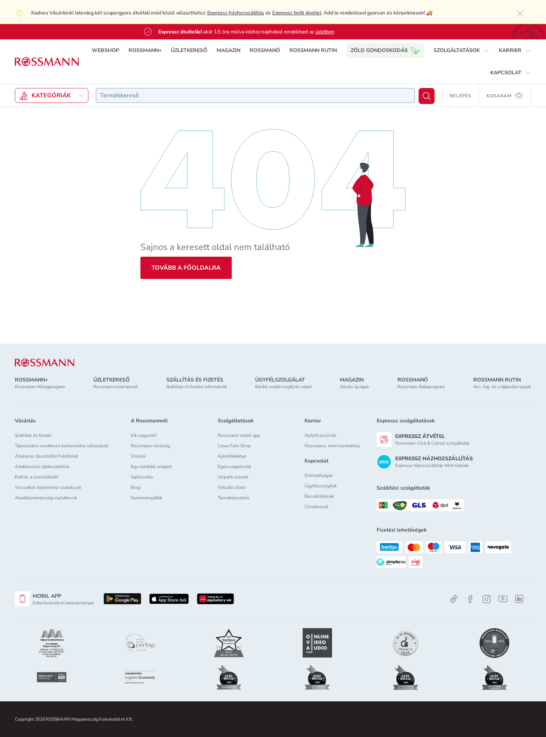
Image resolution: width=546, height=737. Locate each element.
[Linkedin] (519, 598)
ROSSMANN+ (145, 50)
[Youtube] (502, 599)
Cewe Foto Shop (234, 446)
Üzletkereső (316, 507)
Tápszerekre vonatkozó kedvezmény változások (61, 446)
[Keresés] (427, 96)
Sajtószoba (142, 477)
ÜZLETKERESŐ (189, 50)
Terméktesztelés (234, 498)
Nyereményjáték (146, 498)
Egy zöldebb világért (151, 467)
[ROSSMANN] (44, 362)
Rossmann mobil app (239, 435)
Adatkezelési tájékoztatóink (42, 467)
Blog (135, 487)
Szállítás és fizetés (33, 435)
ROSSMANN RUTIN (313, 50)
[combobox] (255, 95)
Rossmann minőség (150, 446)
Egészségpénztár (234, 467)
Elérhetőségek (319, 475)
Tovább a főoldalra (186, 268)
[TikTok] (453, 599)
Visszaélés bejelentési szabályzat (48, 487)
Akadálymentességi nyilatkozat (46, 498)
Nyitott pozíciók (320, 435)
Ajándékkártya (232, 456)
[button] (461, 50)
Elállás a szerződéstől (37, 477)
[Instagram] (486, 599)
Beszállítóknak (319, 496)
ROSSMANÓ (265, 50)
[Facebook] (470, 599)
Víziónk (138, 456)
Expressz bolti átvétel (296, 12)
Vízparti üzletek (233, 477)
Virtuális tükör (232, 487)
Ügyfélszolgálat (321, 486)
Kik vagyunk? (144, 435)
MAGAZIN (228, 50)
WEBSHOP (105, 50)
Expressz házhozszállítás (235, 12)
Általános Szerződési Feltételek (46, 456)
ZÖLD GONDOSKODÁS (379, 50)
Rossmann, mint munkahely (332, 446)
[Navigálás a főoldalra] (47, 61)
